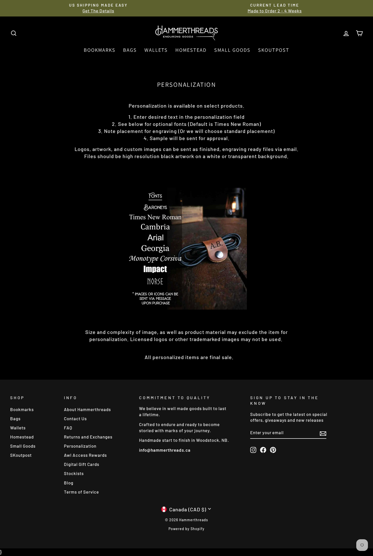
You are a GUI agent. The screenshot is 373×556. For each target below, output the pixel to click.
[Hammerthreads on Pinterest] (273, 449)
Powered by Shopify (186, 529)
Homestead (191, 50)
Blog (68, 482)
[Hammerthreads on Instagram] (253, 449)
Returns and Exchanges (88, 436)
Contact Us (75, 418)
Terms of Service (81, 491)
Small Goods (232, 50)
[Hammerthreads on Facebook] (263, 449)
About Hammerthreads (87, 409)
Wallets (156, 50)
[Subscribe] (323, 433)
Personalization (80, 445)
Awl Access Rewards (85, 455)
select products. (224, 106)
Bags (130, 50)
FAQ (68, 427)
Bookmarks (99, 50)
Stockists (74, 473)
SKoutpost (273, 50)
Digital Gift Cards (81, 464)
